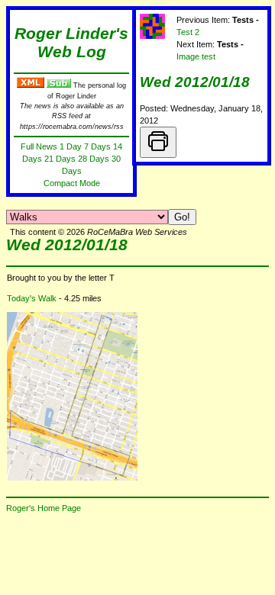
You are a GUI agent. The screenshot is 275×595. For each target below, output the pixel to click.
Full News (39, 146)
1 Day (71, 146)
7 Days (97, 146)
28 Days (93, 158)
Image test (195, 56)
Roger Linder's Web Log (71, 42)
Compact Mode (72, 183)
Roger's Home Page (43, 508)
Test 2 (187, 32)
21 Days (60, 158)
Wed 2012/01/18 (195, 82)
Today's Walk (32, 298)
